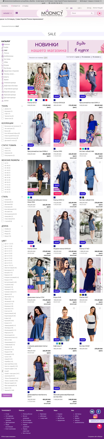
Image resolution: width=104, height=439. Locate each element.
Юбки (6, 62)
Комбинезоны (8, 56)
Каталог (7, 13)
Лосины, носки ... (9, 74)
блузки (60, 414)
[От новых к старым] (91, 56)
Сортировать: (70, 56)
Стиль (5, 197)
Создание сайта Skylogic (95, 436)
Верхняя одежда (9, 92)
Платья (6, 53)
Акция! (31, 88)
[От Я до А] (100, 57)
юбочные (43, 416)
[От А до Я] (100, 56)
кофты (60, 416)
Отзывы (25, 6)
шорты (77, 420)
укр (71, 8)
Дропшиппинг (10, 422)
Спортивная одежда (11, 89)
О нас (7, 414)
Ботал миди (27, 420)
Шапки (6, 100)
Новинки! (32, 92)
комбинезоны (79, 422)
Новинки (7, 44)
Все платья (26, 433)
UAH (79, 8)
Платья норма (27, 422)
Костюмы (7, 59)
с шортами (43, 418)
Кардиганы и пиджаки (11, 71)
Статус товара (9, 145)
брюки (77, 418)
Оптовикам (9, 416)
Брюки (6, 80)
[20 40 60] (45, 58)
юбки (76, 416)
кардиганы (61, 420)
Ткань (5, 106)
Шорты (6, 77)
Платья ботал (27, 414)
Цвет (4, 241)
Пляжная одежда (10, 83)
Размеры (5, 6)
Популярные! (33, 96)
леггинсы (78, 414)
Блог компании (11, 429)
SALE (5, 50)
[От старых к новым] (91, 57)
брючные (43, 414)
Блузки (6, 65)
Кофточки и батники (11, 86)
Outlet (6, 47)
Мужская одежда (10, 95)
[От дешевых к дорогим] (80, 56)
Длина (5, 226)
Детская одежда (9, 97)
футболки (61, 418)
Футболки (7, 68)
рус (67, 8)
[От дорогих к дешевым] (80, 57)
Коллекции (7, 123)
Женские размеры (11, 160)
